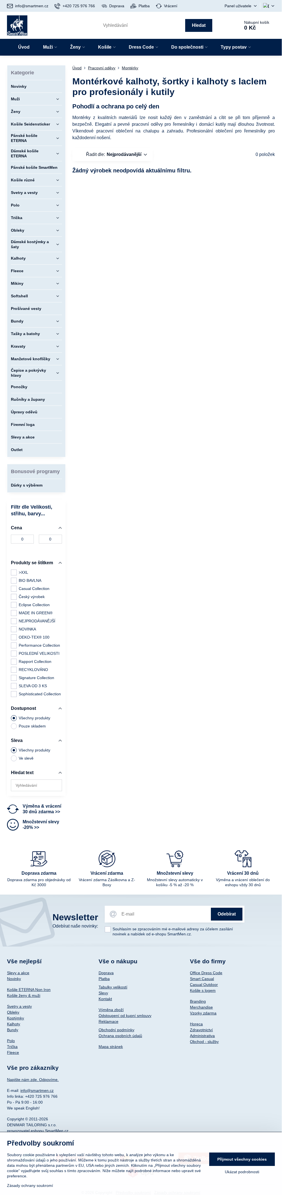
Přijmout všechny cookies (242, 1159)
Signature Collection (36, 677)
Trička (12, 1046)
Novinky (14, 978)
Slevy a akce (18, 973)
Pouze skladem (32, 726)
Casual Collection (34, 588)
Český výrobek (32, 596)
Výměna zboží (111, 1009)
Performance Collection (39, 645)
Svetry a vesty (19, 1006)
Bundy (12, 1030)
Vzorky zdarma (203, 1013)
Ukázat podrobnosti (242, 1172)
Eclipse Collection (34, 605)
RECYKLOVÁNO (33, 669)
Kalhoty (13, 1024)
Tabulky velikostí (113, 987)
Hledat (199, 25)
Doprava (106, 973)
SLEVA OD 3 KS (33, 686)
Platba (104, 978)
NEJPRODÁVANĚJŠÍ (37, 621)
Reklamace (108, 1021)
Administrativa (202, 1035)
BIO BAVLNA (30, 580)
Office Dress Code (206, 973)
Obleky (13, 1012)
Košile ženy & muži (23, 995)
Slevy (103, 993)
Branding (198, 1001)
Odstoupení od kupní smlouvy (125, 1015)
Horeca (196, 1024)
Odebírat (227, 914)
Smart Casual (202, 978)
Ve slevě (26, 758)
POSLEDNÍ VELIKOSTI (39, 653)
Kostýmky (15, 1018)
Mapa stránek (111, 1046)
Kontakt (105, 999)
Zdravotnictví (201, 1030)
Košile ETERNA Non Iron (29, 989)
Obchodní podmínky (116, 1030)
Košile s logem (203, 990)
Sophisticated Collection (40, 694)
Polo (11, 1040)
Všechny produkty (34, 718)
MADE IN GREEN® (36, 613)
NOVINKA (27, 629)
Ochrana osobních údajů (120, 1035)
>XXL (23, 572)
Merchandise (201, 1007)
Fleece (13, 1052)
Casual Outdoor (204, 984)
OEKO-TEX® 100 (34, 637)
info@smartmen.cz (37, 1090)
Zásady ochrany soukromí (30, 1185)
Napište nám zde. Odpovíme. (33, 1079)
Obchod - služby (204, 1041)
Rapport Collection (35, 661)
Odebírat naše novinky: (75, 926)
